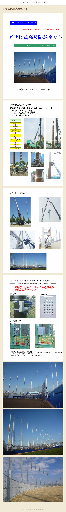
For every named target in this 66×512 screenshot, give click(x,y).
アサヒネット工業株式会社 (33, 2)
